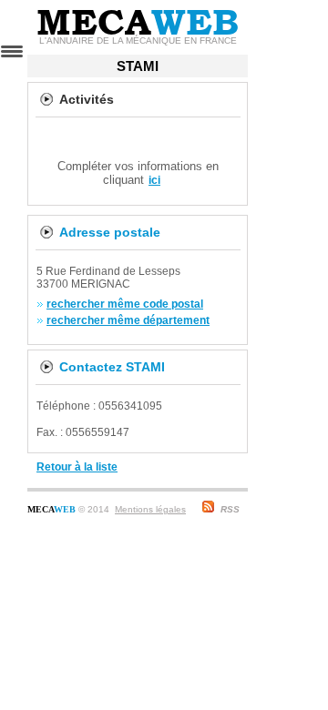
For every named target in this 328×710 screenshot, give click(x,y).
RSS (230, 509)
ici (154, 180)
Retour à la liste (77, 467)
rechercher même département (128, 320)
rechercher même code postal (124, 304)
